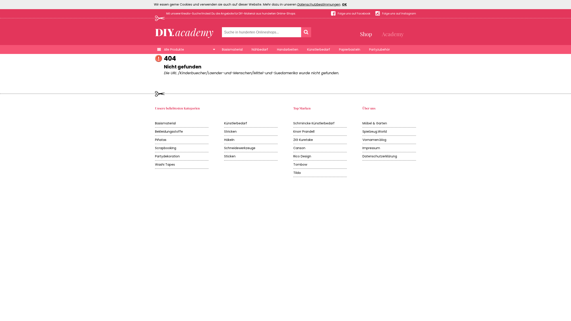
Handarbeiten (287, 49)
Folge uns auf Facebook (354, 13)
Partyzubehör (379, 49)
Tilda (297, 173)
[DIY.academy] (184, 32)
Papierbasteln (349, 49)
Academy (393, 34)
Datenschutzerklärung (379, 156)
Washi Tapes (165, 164)
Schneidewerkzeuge (239, 148)
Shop (366, 34)
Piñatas (160, 140)
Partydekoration (167, 156)
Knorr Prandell (303, 131)
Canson (299, 148)
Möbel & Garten (374, 123)
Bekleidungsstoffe (169, 131)
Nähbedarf (260, 49)
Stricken (230, 131)
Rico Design (302, 156)
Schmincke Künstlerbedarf (314, 123)
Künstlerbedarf (318, 49)
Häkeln (229, 140)
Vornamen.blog (374, 140)
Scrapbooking (165, 148)
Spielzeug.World (374, 131)
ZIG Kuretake (303, 140)
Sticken (230, 156)
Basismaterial (232, 49)
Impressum (371, 148)
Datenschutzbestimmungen (318, 4)
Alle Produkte (174, 49)
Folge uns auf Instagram (399, 13)
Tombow (300, 164)
